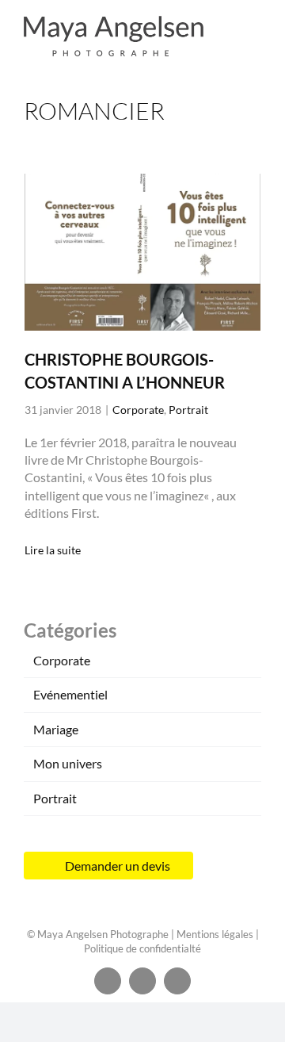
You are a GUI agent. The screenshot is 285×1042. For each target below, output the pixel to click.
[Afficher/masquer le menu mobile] (255, 25)
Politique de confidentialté (142, 948)
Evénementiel (70, 694)
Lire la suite (53, 550)
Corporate (138, 409)
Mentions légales (215, 934)
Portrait (188, 409)
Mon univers (67, 763)
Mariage (55, 729)
